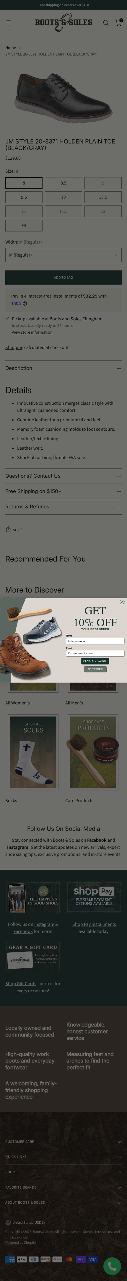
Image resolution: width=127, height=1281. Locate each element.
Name (69, 635)
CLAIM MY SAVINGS (95, 661)
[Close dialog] (122, 602)
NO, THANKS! (95, 669)
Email (69, 648)
